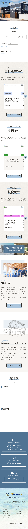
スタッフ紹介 (18, 511)
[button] (25, 96)
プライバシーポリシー (20, 515)
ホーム (4, 506)
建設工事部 (18, 509)
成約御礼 (3, 53)
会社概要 (17, 506)
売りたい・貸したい (7, 517)
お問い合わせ (18, 513)
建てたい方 (5, 511)
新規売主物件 (4, 46)
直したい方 (5, 513)
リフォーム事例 (6, 515)
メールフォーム (15, 479)
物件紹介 (5, 509)
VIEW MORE (11, 114)
